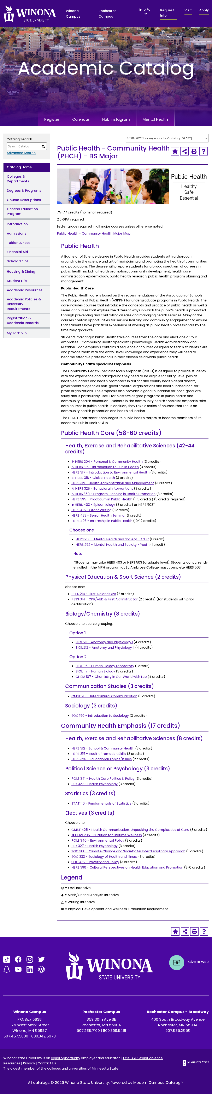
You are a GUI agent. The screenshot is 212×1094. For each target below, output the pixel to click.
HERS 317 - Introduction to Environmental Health (110, 472)
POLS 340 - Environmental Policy (97, 840)
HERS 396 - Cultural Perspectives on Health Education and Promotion (127, 867)
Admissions (16, 233)
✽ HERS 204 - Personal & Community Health (107, 461)
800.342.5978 (43, 1036)
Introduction (17, 224)
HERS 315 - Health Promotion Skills (98, 753)
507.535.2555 (177, 1030)
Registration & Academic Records (23, 320)
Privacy (29, 1063)
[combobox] (167, 138)
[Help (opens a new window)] (203, 151)
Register (51, 119)
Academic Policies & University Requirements (24, 304)
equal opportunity (65, 1058)
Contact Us (47, 1063)
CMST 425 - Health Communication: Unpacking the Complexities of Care (130, 829)
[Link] (6, 959)
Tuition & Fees (18, 242)
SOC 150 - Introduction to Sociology (100, 715)
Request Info (167, 13)
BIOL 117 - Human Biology (95, 671)
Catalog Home (19, 167)
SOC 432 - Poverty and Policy (95, 862)
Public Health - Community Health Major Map (93, 233)
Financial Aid (17, 251)
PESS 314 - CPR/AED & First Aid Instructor (104, 599)
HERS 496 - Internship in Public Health (101, 520)
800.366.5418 (114, 1030)
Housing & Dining (21, 271)
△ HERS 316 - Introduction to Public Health (105, 467)
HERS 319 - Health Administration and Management (112, 483)
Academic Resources (24, 290)
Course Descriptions (24, 200)
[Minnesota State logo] (192, 1063)
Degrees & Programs (24, 190)
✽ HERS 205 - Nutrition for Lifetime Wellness (106, 835)
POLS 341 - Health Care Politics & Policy (103, 778)
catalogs (41, 1082)
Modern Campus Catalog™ (158, 1082)
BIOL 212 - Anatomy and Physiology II (105, 647)
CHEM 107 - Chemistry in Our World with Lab (111, 676)
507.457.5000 (15, 1036)
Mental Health (155, 119)
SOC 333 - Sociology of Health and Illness (104, 856)
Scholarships (18, 261)
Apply (204, 10)
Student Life (17, 280)
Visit (188, 10)
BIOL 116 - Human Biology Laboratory (105, 666)
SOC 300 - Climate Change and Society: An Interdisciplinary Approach (128, 851)
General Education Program (22, 211)
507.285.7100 (88, 1030)
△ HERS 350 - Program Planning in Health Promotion (113, 494)
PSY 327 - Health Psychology (94, 784)
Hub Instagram (116, 119)
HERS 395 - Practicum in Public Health (101, 499)
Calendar (80, 119)
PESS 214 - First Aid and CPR (93, 594)
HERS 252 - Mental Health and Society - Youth (112, 544)
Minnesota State (105, 1068)
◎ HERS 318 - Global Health (93, 477)
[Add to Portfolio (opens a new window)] (175, 151)
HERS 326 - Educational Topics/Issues (101, 759)
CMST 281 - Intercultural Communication (104, 696)
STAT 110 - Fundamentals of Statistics (101, 803)
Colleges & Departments (18, 179)
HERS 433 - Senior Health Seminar (98, 515)
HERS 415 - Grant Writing (91, 510)
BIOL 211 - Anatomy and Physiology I (104, 642)
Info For (145, 10)
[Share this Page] (184, 151)
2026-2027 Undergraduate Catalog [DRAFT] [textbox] (159, 138)
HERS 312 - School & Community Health (102, 748)
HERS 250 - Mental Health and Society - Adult (112, 539)
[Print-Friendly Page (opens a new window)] (194, 151)
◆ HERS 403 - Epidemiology (93, 504)
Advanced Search (21, 153)
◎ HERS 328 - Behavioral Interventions (102, 488)
